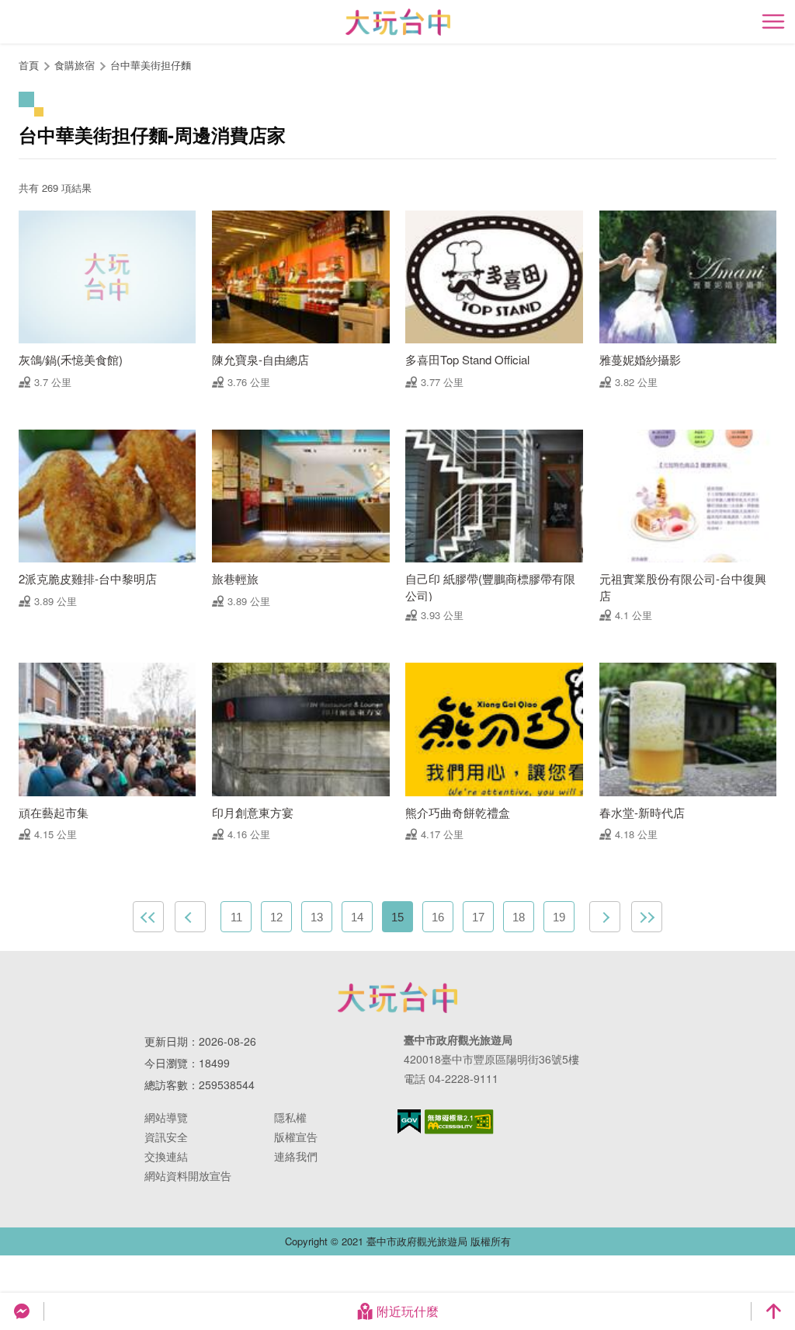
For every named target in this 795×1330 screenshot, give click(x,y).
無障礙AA (459, 1121)
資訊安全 (166, 1136)
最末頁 (646, 916)
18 (518, 917)
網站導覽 (166, 1117)
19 (559, 917)
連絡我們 (296, 1156)
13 (317, 917)
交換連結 (166, 1156)
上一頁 (190, 916)
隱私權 (290, 1117)
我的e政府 (409, 1121)
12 (276, 917)
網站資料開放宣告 (187, 1175)
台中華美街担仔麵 (150, 64)
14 (357, 917)
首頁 (29, 64)
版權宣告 (296, 1136)
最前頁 (148, 916)
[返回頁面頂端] (773, 1311)
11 (236, 917)
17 (478, 917)
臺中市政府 (397, 997)
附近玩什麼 (408, 1311)
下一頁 (604, 916)
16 (438, 917)
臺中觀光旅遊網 (397, 22)
